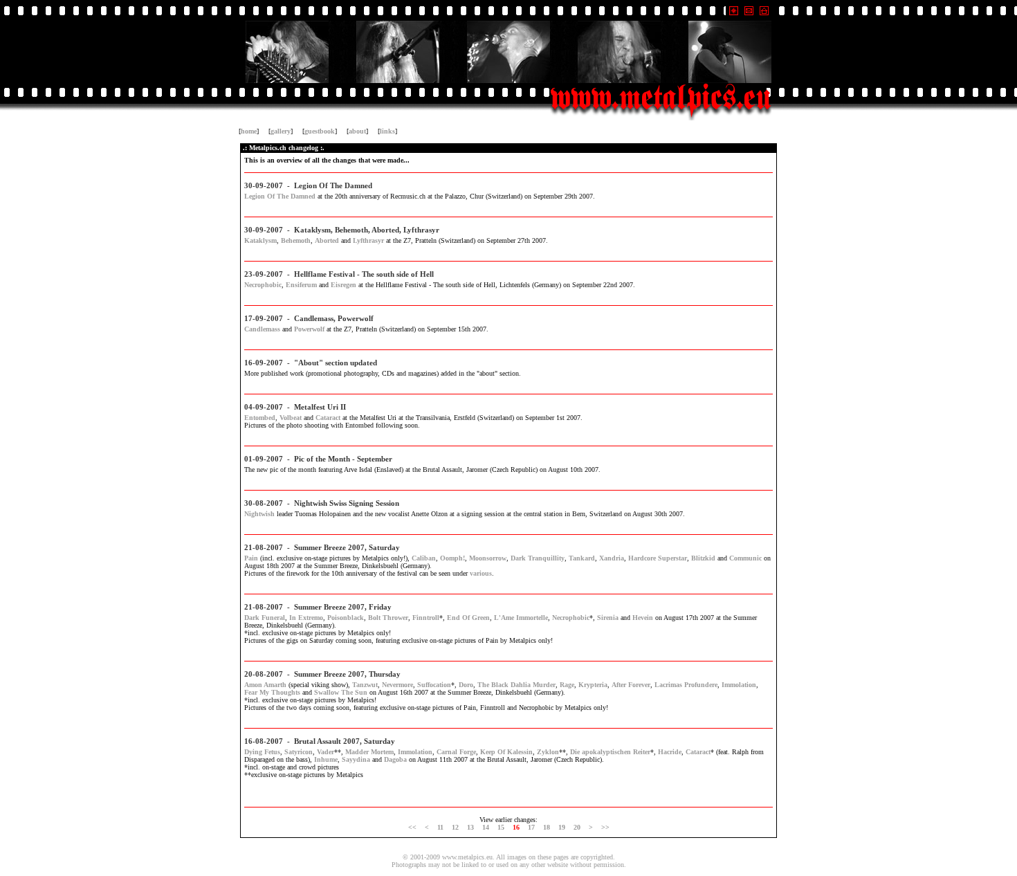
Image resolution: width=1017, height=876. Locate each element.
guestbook (319, 131)
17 (531, 827)
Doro (466, 684)
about (357, 131)
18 (546, 827)
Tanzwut (365, 684)
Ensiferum (301, 285)
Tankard (582, 558)
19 (561, 827)
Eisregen (343, 285)
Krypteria (592, 684)
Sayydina (356, 759)
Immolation (739, 684)
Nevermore (397, 684)
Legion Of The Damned (279, 196)
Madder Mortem (369, 752)
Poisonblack (345, 617)
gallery (281, 131)
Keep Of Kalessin (506, 752)
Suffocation (434, 684)
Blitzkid (703, 558)
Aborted (327, 240)
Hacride (669, 752)
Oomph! (452, 558)
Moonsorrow (487, 558)
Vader (325, 752)
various (481, 573)
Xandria (611, 558)
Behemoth (296, 240)
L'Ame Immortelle (521, 617)
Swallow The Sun (340, 692)
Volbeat (291, 417)
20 (577, 827)
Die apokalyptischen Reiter (610, 752)
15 (500, 827)
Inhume (326, 759)
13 (470, 827)
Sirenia (608, 617)
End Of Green (468, 617)
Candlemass (262, 329)
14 (485, 827)
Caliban (424, 558)
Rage (567, 684)
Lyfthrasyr (368, 240)
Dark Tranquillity (538, 558)
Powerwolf (309, 329)
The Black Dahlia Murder (516, 684)
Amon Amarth (265, 684)
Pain (251, 558)
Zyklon (548, 752)
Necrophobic (263, 285)
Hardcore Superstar (657, 558)
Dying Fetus (262, 752)
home (249, 131)
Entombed (259, 417)
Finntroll (425, 617)
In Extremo (306, 617)
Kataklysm (260, 240)
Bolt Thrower (388, 617)
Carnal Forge (456, 752)
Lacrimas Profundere (685, 684)
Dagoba (395, 759)
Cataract (327, 417)
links (387, 131)
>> (605, 827)
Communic (745, 558)
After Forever (631, 684)
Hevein (642, 617)
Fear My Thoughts (272, 692)
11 (440, 827)
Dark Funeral (264, 617)
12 (455, 827)
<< (412, 827)
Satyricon (298, 752)
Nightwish (259, 514)
